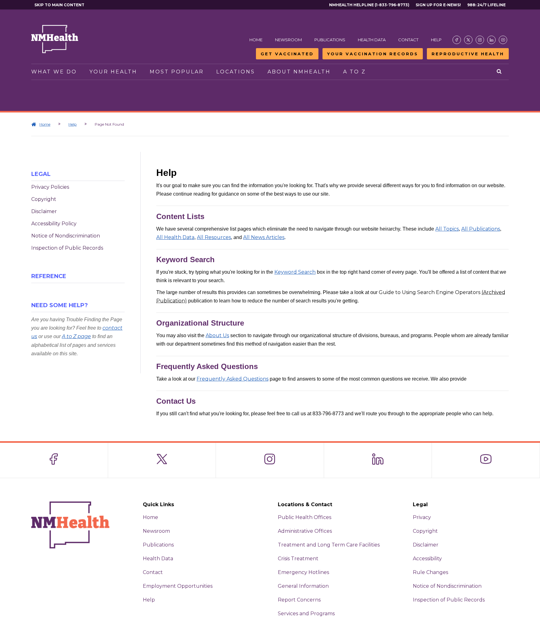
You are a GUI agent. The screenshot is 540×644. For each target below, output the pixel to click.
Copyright (43, 199)
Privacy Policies (50, 187)
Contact (408, 39)
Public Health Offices (304, 517)
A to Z (354, 72)
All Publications (480, 229)
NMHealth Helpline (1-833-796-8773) (369, 4)
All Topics (447, 229)
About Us (217, 335)
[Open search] (499, 72)
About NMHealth (299, 72)
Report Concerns (299, 600)
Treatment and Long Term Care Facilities (329, 545)
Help (436, 39)
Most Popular (177, 72)
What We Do (54, 72)
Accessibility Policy (54, 224)
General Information (303, 586)
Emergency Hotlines (303, 572)
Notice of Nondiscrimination (65, 236)
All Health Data (175, 237)
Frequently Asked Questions (232, 379)
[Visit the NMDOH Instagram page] (480, 39)
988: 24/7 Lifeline (486, 4)
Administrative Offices (305, 531)
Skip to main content (59, 4)
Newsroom (288, 39)
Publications (329, 39)
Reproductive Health (468, 53)
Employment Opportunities (177, 586)
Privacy (422, 517)
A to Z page (76, 336)
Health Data (372, 39)
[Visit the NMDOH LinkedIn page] (491, 39)
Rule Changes (430, 572)
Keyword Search (295, 272)
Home (255, 39)
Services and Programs (306, 614)
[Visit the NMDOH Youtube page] (503, 39)
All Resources (214, 237)
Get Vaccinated (287, 53)
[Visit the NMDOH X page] (468, 39)
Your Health (113, 72)
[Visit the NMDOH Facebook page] (456, 39)
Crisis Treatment (298, 559)
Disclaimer (44, 211)
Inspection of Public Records (67, 248)
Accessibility (427, 559)
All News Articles (263, 237)
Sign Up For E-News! (438, 4)
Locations (235, 72)
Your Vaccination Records (372, 53)
